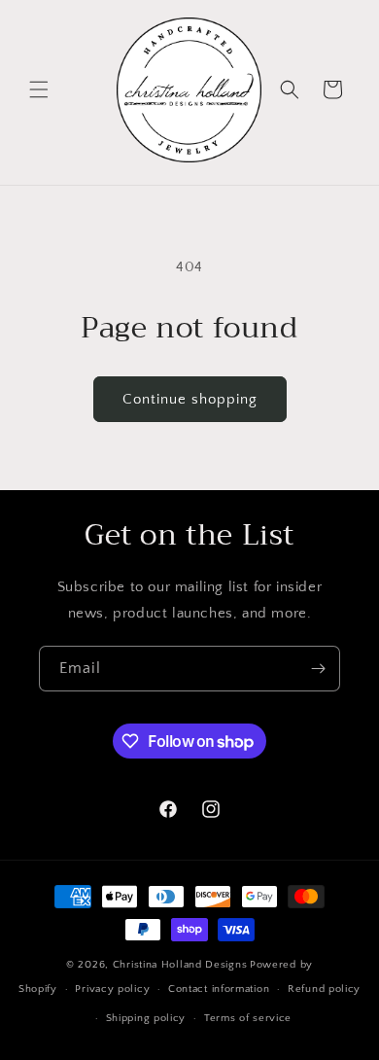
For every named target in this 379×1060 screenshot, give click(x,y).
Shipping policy (146, 1018)
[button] (38, 89)
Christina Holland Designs (180, 965)
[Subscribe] (317, 668)
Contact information (218, 989)
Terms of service (248, 1018)
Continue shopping (190, 399)
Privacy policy (112, 989)
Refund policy (324, 989)
